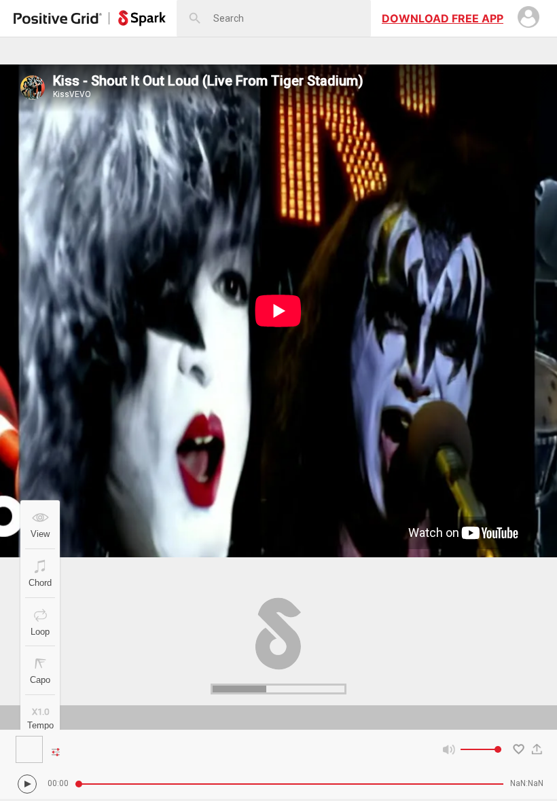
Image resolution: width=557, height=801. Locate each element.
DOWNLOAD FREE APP (442, 18)
